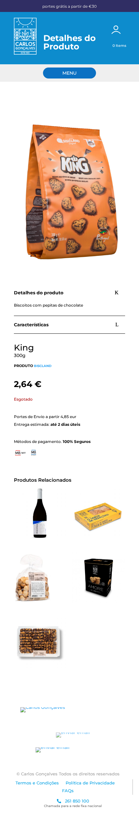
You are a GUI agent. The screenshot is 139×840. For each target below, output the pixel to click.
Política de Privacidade (90, 782)
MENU (69, 73)
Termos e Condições (37, 782)
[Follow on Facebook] (75, 710)
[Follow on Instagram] (87, 710)
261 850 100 (76, 800)
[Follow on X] (100, 710)
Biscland (42, 366)
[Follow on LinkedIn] (113, 710)
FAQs (68, 790)
